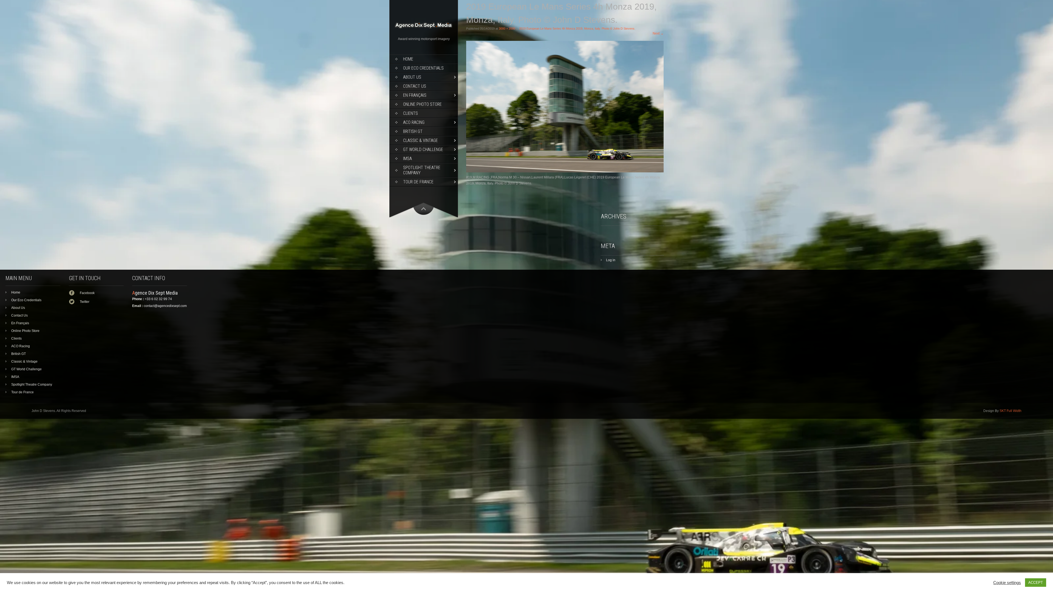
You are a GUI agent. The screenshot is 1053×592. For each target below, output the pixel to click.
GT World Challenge (423, 149)
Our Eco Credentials (423, 68)
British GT (413, 131)
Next (658, 33)
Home (408, 59)
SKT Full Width (1010, 411)
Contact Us (414, 86)
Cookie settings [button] (1007, 582)
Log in (610, 260)
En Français (414, 95)
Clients (410, 113)
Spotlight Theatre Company (421, 170)
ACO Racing (413, 122)
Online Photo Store (422, 104)
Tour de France (418, 181)
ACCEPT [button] (1035, 582)
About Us (412, 77)
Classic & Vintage (420, 140)
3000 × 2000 (507, 28)
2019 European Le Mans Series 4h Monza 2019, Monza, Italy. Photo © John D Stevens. (577, 28)
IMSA (407, 158)
